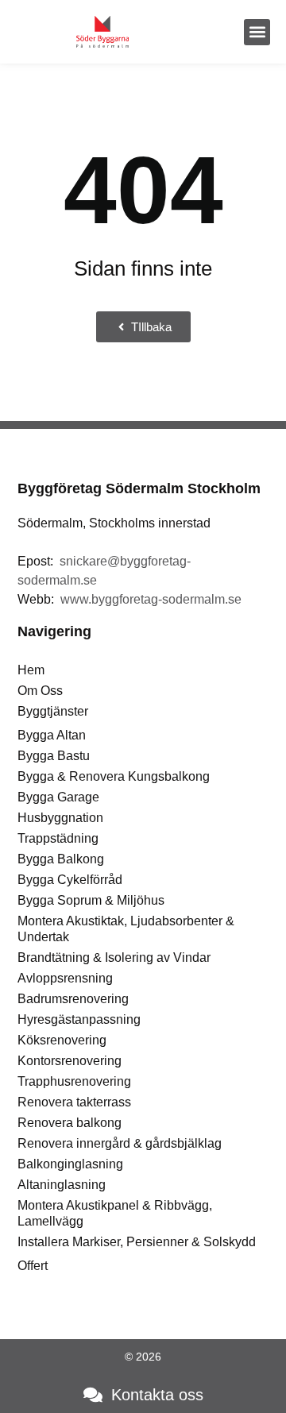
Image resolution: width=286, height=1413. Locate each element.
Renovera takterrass (74, 1102)
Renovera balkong (69, 1122)
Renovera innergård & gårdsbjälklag (119, 1143)
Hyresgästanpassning (79, 1019)
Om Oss (40, 690)
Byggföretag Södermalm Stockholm (139, 488)
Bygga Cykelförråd (69, 879)
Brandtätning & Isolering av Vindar (114, 957)
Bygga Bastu (53, 755)
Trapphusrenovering (74, 1081)
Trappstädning (58, 838)
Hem (30, 670)
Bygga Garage (58, 797)
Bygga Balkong (60, 859)
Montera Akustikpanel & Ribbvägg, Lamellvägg (114, 1213)
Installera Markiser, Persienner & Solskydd (136, 1242)
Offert (32, 1265)
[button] (257, 32)
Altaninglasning (61, 1184)
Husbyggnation (60, 817)
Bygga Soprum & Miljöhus (90, 900)
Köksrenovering (61, 1040)
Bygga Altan (51, 735)
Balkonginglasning (70, 1164)
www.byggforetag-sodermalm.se (151, 599)
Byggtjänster (52, 711)
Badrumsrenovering (73, 999)
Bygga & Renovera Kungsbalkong (113, 776)
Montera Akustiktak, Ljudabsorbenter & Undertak (125, 929)
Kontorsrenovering (69, 1060)
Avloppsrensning (65, 978)
